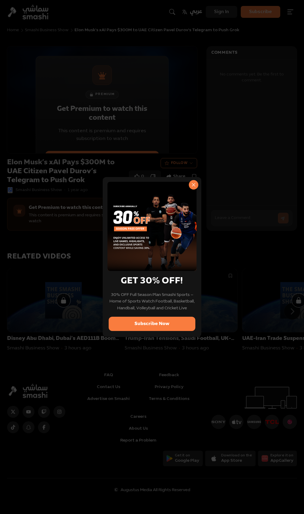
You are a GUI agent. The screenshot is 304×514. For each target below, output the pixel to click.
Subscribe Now (152, 324)
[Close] (193, 185)
